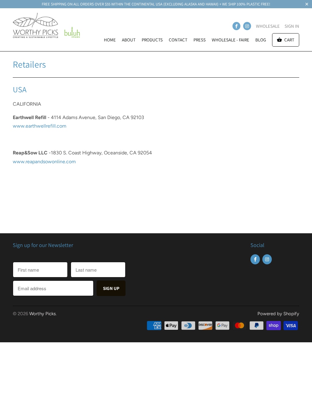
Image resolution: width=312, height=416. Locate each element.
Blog (260, 40)
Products (152, 40)
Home (110, 40)
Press (199, 40)
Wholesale (268, 26)
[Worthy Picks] (46, 27)
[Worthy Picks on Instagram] (247, 26)
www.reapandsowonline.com (44, 161)
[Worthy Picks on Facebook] (236, 26)
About (129, 40)
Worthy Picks (42, 313)
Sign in (292, 26)
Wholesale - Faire (230, 40)
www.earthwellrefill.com (39, 126)
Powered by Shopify (278, 313)
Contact (178, 40)
